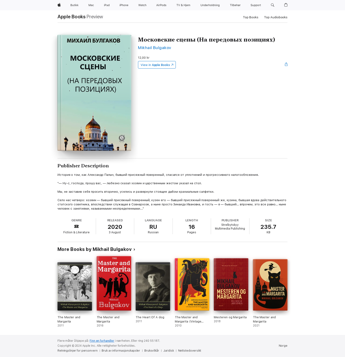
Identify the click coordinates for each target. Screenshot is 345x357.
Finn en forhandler (102, 340)
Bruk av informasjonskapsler (121, 350)
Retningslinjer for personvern (78, 350)
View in (155, 65)
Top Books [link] (250, 17)
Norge (283, 345)
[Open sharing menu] (286, 65)
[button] (272, 5)
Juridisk (168, 350)
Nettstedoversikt (189, 350)
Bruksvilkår (151, 350)
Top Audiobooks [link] (276, 17)
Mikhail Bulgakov (154, 47)
